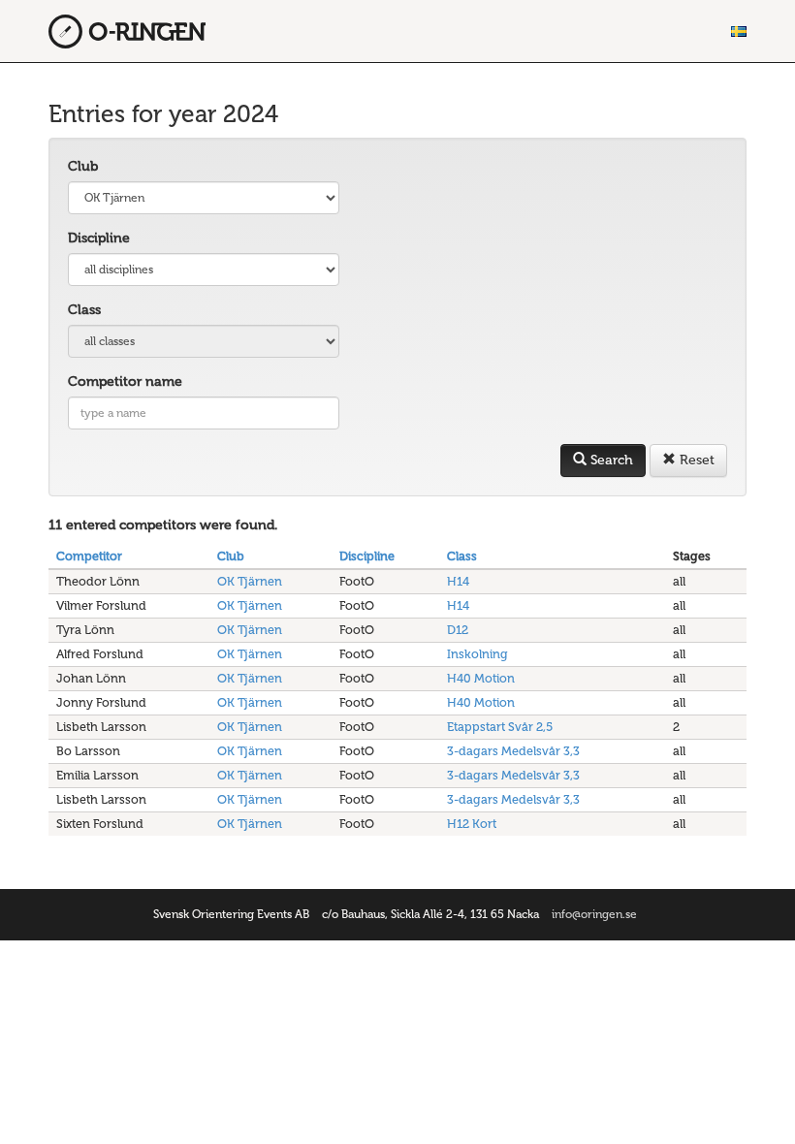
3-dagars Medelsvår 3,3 (513, 751)
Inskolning (477, 654)
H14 (458, 581)
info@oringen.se (594, 914)
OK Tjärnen (249, 581)
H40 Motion (481, 678)
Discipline (99, 238)
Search (610, 460)
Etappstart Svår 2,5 (500, 726)
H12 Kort (471, 823)
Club (83, 166)
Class (84, 310)
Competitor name (125, 381)
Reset (695, 460)
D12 (457, 629)
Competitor (89, 556)
